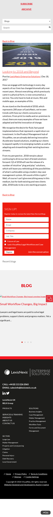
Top (46, 512)
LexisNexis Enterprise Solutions (25, 76)
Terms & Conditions (39, 474)
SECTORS (6, 436)
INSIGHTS (6, 417)
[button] (22, 342)
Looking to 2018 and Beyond (20, 71)
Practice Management (37, 421)
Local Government (9, 462)
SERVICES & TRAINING (12, 414)
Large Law (6, 439)
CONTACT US (8, 423)
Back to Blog (8, 41)
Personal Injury (8, 455)
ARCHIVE (26, 9)
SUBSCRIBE (27, 3)
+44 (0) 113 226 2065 (15, 384)
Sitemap (17, 477)
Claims (5, 452)
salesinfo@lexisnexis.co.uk (19, 387)
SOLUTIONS (33, 408)
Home (8, 474)
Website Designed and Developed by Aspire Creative (26, 484)
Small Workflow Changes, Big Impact (23, 304)
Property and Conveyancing (13, 446)
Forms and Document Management (37, 429)
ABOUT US (7, 420)
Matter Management (37, 418)
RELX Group (7, 403)
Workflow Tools (35, 424)
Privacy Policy (21, 474)
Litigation (6, 449)
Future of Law (13, 241)
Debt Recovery (8, 459)
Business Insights (35, 412)
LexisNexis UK (8, 400)
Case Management (36, 415)
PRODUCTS (7, 408)
